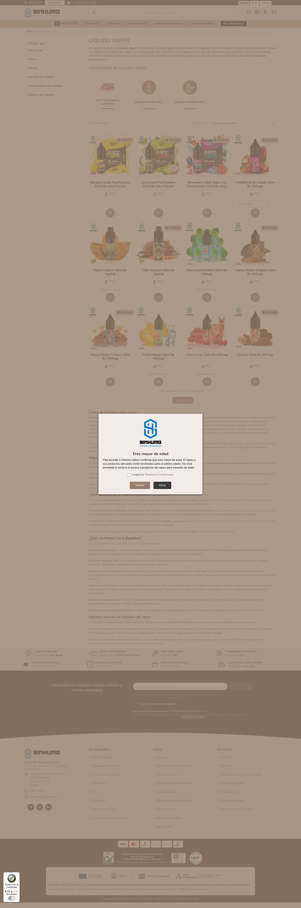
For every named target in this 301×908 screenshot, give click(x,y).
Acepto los (153, 474)
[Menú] (18, 874)
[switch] (11, 898)
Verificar (140, 485)
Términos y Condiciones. (159, 474)
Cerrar (162, 485)
